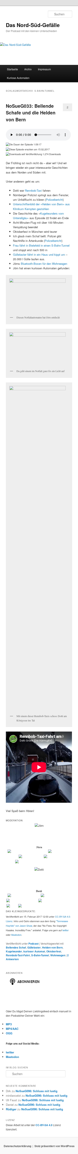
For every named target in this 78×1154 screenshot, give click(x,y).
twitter (65, 930)
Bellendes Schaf (16, 947)
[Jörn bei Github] (59, 851)
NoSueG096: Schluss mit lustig (36, 1091)
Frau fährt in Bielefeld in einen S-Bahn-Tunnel (41, 245)
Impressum (44, 69)
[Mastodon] (52, 857)
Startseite (12, 69)
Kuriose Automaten (18, 78)
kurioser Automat (34, 951)
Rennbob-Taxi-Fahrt (18, 955)
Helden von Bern (52, 947)
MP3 (9, 1024)
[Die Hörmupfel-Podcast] (24, 896)
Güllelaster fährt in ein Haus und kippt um (39, 254)
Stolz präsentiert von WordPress (54, 1146)
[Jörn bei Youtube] (31, 857)
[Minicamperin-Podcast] (22, 901)
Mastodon (16, 934)
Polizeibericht (54, 199)
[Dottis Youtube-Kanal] (56, 896)
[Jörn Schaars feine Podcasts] (27, 851)
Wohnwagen (57, 955)
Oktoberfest (53, 951)
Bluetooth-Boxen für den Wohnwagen (44, 264)
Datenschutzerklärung (17, 1146)
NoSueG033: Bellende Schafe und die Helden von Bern (30, 113)
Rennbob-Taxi (33, 190)
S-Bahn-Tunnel (40, 955)
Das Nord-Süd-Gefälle (33, 25)
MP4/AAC (12, 1029)
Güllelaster (34, 947)
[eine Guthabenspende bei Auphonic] (39, 862)
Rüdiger (11, 1109)
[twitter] (12, 906)
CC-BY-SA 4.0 (44, 1125)
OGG (9, 1033)
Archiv (28, 69)
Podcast (33, 943)
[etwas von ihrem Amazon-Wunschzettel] (45, 906)
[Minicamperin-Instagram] (55, 901)
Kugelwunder (14, 951)
